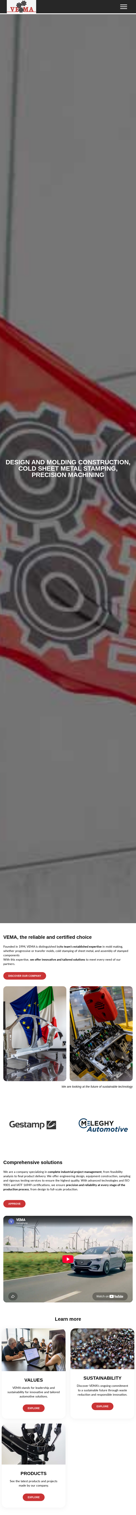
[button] (123, 6)
